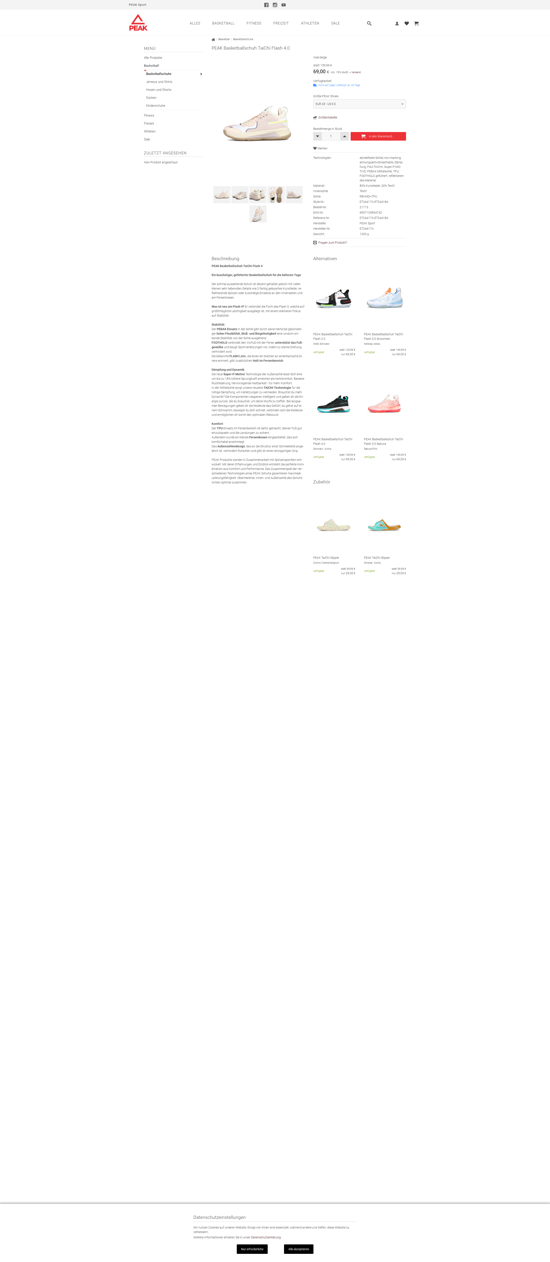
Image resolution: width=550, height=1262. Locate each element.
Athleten (310, 23)
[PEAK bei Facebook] (266, 4)
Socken (151, 98)
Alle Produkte (153, 58)
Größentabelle (327, 117)
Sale (335, 23)
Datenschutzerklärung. (266, 1237)
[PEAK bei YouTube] (283, 4)
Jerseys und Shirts (159, 82)
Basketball (223, 23)
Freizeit (281, 23)
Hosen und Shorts (158, 90)
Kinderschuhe (155, 106)
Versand (356, 72)
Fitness (254, 23)
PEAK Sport (138, 4)
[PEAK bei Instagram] (275, 4)
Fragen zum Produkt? (332, 242)
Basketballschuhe (158, 74)
